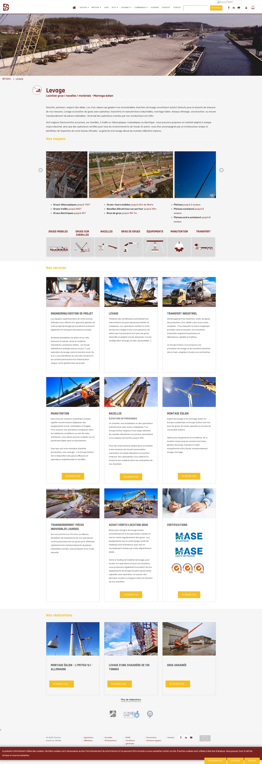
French (229, 2)
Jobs (106, 8)
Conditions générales (130, 742)
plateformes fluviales (68, 534)
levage (19, 79)
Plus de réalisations (131, 699)
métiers (6, 79)
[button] (221, 170)
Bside (58, 740)
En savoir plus (73, 476)
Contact (177, 8)
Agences (166, 8)
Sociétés (108, 737)
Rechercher (216, 8)
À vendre (155, 8)
